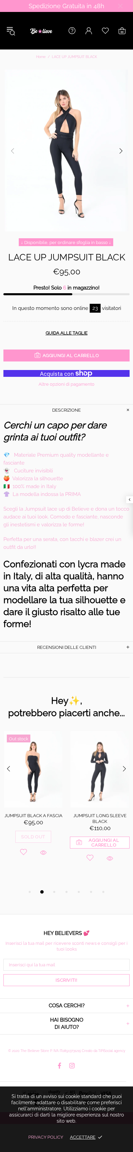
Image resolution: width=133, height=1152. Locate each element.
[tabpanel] (33, 802)
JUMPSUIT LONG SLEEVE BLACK (100, 818)
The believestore (40, 30)
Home (41, 57)
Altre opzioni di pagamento (66, 384)
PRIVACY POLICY (45, 1137)
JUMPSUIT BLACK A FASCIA (33, 815)
